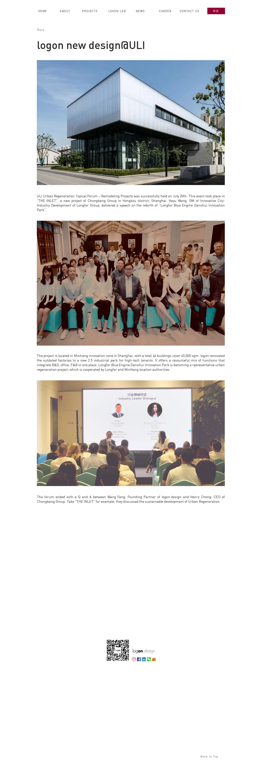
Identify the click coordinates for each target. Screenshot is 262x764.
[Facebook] (139, 659)
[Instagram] (134, 659)
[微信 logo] (149, 659)
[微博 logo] (154, 659)
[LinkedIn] (144, 659)
